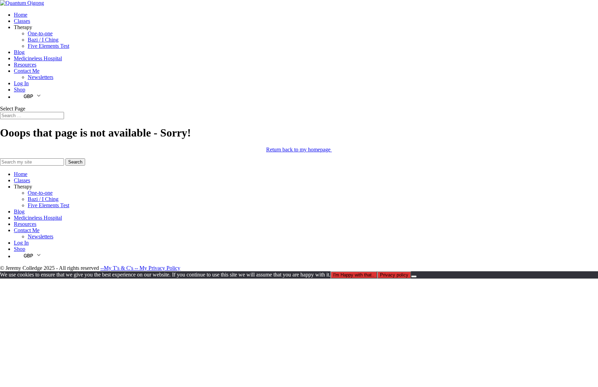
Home (20, 15)
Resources (25, 65)
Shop (19, 90)
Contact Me (26, 71)
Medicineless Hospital (38, 58)
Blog (19, 52)
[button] (28, 96)
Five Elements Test (48, 46)
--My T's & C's (117, 268)
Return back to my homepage (299, 149)
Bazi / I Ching (43, 40)
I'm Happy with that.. (353, 275)
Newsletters (40, 77)
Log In (21, 83)
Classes (22, 21)
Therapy (23, 27)
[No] (414, 276)
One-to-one (40, 33)
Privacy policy (394, 275)
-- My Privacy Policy (157, 268)
